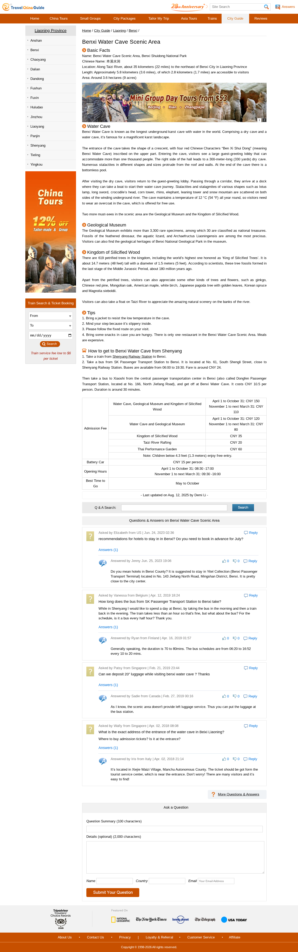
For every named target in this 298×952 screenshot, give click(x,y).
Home (34, 18)
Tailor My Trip (158, 18)
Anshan (36, 40)
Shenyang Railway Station (132, 357)
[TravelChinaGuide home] (23, 7)
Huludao (36, 107)
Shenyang (37, 145)
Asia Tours (189, 18)
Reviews (260, 18)
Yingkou (36, 164)
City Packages (125, 18)
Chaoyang (38, 59)
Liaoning (119, 31)
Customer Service (201, 937)
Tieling (35, 155)
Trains (212, 18)
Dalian (35, 69)
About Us (65, 937)
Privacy (125, 937)
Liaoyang (37, 126)
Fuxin (34, 98)
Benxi (34, 50)
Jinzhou (36, 117)
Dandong (37, 79)
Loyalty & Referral (159, 937)
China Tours (59, 18)
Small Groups (90, 18)
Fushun (36, 88)
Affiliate (234, 937)
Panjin (35, 136)
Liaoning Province (50, 30)
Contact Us (95, 937)
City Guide (235, 18)
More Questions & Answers (238, 794)
